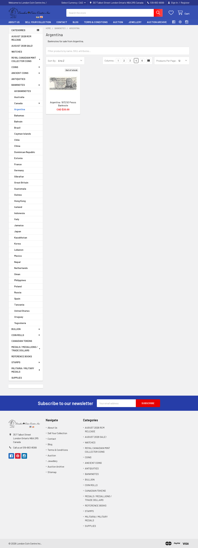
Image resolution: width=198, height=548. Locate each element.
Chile (17, 139)
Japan (17, 231)
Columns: (109, 60)
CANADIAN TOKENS (21, 341)
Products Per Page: (166, 60)
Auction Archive (157, 22)
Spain (17, 298)
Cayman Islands (22, 133)
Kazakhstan (20, 237)
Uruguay (18, 316)
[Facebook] (173, 22)
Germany (19, 170)
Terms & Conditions (96, 22)
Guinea (18, 194)
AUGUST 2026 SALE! (22, 45)
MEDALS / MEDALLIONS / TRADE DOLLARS (24, 349)
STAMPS (15, 362)
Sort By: (52, 60)
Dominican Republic (24, 152)
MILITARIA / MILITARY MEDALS (22, 370)
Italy (16, 219)
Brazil (17, 127)
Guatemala (20, 188)
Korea (17, 243)
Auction (118, 22)
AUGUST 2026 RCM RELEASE (21, 38)
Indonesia (19, 213)
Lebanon (18, 249)
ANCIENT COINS (19, 73)
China (17, 145)
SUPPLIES (16, 377)
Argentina (19, 109)
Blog (75, 22)
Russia (17, 292)
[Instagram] (186, 22)
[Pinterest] (180, 22)
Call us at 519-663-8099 (25, 447)
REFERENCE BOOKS (21, 356)
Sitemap (52, 472)
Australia (19, 97)
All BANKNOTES (22, 91)
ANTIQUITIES (18, 79)
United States (22, 310)
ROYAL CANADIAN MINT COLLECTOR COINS (23, 59)
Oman (17, 274)
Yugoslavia (20, 323)
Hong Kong (20, 201)
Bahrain (18, 121)
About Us (14, 22)
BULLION (16, 329)
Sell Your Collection (38, 22)
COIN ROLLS (17, 335)
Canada (18, 103)
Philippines (20, 280)
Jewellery (135, 22)
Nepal (17, 262)
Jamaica (19, 225)
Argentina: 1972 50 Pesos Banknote (63, 104)
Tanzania (19, 304)
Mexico (18, 255)
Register (185, 2)
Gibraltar (19, 176)
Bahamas (19, 115)
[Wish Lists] (171, 12)
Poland (18, 286)
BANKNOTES (18, 84)
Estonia (18, 158)
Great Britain (21, 182)
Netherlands (21, 268)
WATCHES (16, 51)
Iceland (18, 207)
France (18, 164)
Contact (61, 22)
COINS (14, 67)
